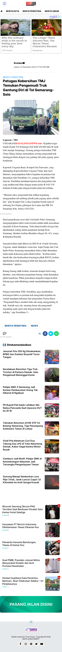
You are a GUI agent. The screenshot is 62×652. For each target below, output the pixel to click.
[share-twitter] (50, 333)
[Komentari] (4, 333)
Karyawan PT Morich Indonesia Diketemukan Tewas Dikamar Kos (20, 526)
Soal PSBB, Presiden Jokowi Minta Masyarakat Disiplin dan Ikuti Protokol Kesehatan (21, 563)
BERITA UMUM (52, 11)
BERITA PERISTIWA (32, 11)
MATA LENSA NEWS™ (31, 639)
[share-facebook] (45, 333)
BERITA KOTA (12, 11)
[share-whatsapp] (56, 333)
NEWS (34, 325)
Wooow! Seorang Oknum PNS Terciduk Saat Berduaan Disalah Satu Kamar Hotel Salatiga (22, 509)
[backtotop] (31, 622)
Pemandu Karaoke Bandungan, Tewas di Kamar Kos (19, 544)
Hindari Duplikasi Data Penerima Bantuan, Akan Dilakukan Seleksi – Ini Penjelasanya (22, 581)
